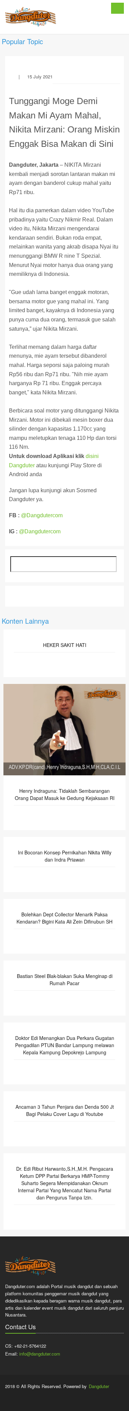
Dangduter (99, 1386)
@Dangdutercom (42, 515)
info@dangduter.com (39, 1353)
